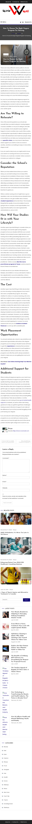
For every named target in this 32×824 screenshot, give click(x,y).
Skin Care (6, 792)
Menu (4, 22)
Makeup (6, 785)
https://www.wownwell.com (21, 431)
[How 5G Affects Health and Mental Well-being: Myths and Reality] (6, 726)
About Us (8, 2)
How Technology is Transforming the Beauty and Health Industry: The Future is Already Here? (19, 695)
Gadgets (6, 769)
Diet (5, 750)
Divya (15, 56)
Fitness (6, 762)
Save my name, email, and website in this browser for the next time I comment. (14, 497)
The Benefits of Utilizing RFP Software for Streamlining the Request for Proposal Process (19, 658)
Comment (5, 458)
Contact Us (15, 2)
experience (10, 346)
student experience (7, 201)
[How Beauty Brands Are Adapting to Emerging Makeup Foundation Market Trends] (6, 614)
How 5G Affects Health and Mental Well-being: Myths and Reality (20, 718)
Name (4, 475)
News (5, 788)
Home (5, 781)
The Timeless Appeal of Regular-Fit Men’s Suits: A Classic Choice (20, 669)
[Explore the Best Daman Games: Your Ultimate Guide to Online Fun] (6, 648)
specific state (7, 140)
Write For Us (24, 2)
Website (4, 488)
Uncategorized (8, 804)
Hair (5, 773)
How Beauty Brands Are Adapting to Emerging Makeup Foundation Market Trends (19, 614)
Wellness (6, 807)
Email (4, 481)
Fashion (6, 758)
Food (5, 766)
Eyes (5, 754)
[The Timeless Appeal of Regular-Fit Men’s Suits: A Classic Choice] (6, 678)
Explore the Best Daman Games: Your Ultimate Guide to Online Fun (19, 647)
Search (27, 22)
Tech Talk (6, 796)
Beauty (6, 747)
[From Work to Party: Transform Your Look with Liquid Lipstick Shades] (6, 626)
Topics (6, 800)
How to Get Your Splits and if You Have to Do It (8, 441)
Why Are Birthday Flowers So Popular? (24, 441)
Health (6, 54)
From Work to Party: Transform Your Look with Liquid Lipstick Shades (20, 625)
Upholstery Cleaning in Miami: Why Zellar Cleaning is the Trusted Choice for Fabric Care (19, 636)
